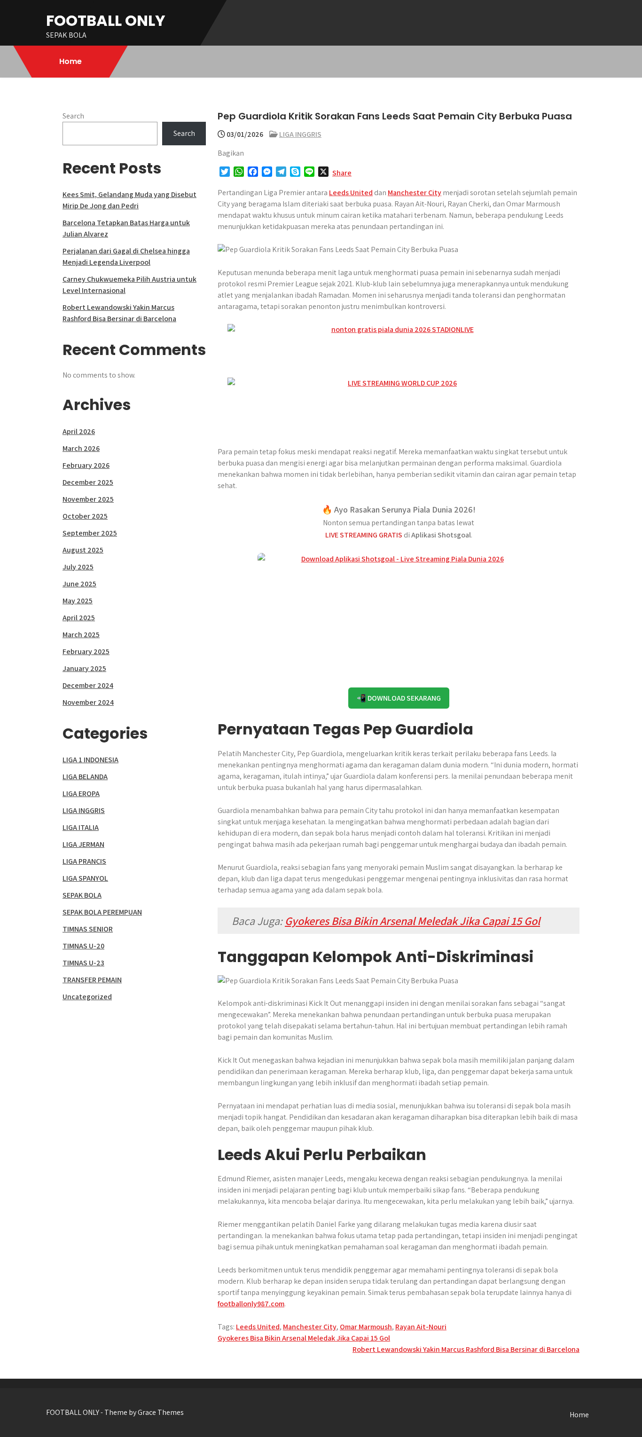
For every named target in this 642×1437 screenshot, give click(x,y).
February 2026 (86, 465)
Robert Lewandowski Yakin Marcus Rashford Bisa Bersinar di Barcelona (465, 1349)
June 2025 (79, 584)
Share (342, 173)
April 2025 (79, 618)
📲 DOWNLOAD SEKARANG (399, 698)
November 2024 (88, 702)
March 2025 (81, 635)
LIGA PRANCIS (84, 861)
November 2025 (88, 499)
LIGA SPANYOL (85, 878)
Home (70, 61)
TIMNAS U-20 (83, 946)
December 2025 (88, 482)
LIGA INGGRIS (300, 134)
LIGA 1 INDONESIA (90, 760)
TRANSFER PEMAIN (92, 980)
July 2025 (78, 567)
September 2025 (90, 533)
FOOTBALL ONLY (105, 20)
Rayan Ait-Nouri (420, 1327)
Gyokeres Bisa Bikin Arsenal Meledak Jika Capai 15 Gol (412, 920)
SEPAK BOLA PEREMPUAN (102, 912)
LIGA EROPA (81, 793)
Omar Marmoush (366, 1327)
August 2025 (83, 550)
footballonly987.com (251, 1304)
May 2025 (78, 601)
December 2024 (88, 685)
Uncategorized (87, 997)
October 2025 (85, 516)
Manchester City (414, 192)
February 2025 (86, 651)
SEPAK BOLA (82, 895)
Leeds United (351, 192)
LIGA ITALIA (81, 827)
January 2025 (84, 668)
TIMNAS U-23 (83, 963)
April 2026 (79, 431)
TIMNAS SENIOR (88, 929)
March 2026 (81, 448)
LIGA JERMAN (83, 844)
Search (73, 116)
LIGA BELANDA (85, 777)
